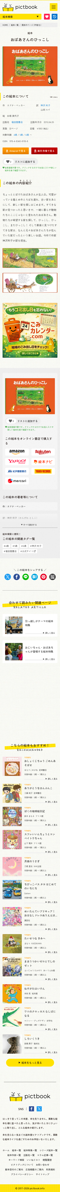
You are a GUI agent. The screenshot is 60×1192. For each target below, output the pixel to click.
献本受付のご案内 (14, 1169)
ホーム (6, 1150)
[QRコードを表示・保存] (52, 577)
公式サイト (26, 551)
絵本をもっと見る (31, 1062)
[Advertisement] (30, 703)
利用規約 (50, 1169)
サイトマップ (42, 1174)
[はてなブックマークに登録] (34, 577)
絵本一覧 (16, 1150)
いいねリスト (33, 1159)
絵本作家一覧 (14, 1155)
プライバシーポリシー (22, 1174)
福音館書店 (17, 122)
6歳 (27, 134)
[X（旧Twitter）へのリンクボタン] (39, 1108)
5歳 (21, 134)
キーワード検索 (16, 1159)
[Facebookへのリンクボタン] (31, 1108)
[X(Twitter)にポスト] (7, 577)
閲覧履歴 (47, 1159)
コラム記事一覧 (45, 1155)
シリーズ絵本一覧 (48, 1150)
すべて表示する (30, 525)
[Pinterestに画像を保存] (43, 577)
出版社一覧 (29, 1155)
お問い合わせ (42, 1164)
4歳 (15, 134)
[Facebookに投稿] (16, 577)
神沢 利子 (45, 105)
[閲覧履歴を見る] (54, 17)
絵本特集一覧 (30, 1150)
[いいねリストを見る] (47, 17)
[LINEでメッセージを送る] (25, 577)
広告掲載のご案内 (35, 1169)
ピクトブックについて (22, 1164)
